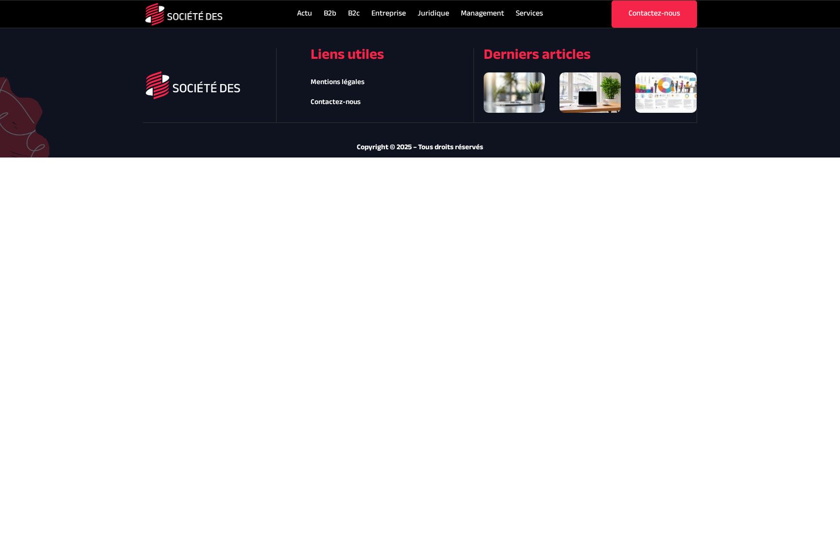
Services (529, 14)
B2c (354, 14)
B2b (330, 14)
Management (482, 14)
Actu (304, 14)
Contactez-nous (336, 102)
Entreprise (388, 14)
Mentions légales (338, 82)
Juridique (433, 14)
